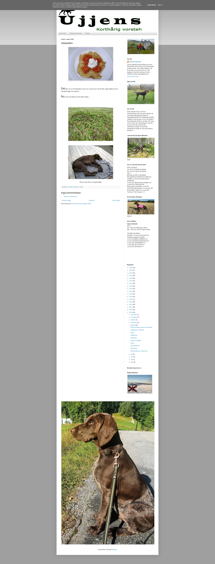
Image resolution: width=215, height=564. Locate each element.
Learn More (151, 5)
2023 (131, 275)
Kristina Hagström (135, 62)
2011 (131, 307)
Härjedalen (133, 348)
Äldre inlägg (116, 200)
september (134, 322)
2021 (131, 281)
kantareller (133, 338)
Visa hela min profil (133, 76)
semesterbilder (135, 346)
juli (132, 354)
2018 (131, 289)
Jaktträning (133, 335)
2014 (131, 299)
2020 (131, 283)
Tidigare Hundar (75, 33)
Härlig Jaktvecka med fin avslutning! (141, 327)
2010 (131, 309)
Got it (160, 5)
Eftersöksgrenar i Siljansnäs (138, 351)
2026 (131, 268)
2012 (131, 304)
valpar (132, 343)
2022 (131, 278)
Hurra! (132, 332)
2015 (131, 296)
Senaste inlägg (66, 200)
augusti (133, 325)
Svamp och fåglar (135, 340)
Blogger (114, 549)
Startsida (62, 33)
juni (132, 357)
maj (132, 359)
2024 (131, 273)
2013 (131, 302)
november (134, 317)
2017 (131, 291)
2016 (131, 294)
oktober (133, 320)
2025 (131, 270)
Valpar (87, 33)
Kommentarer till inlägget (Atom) (81, 203)
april (132, 362)
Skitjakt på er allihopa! (137, 330)
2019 (131, 286)
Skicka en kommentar (70, 196)
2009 (131, 312)
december (134, 314)
